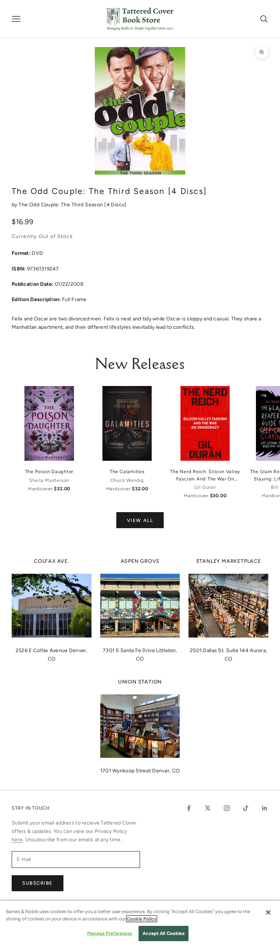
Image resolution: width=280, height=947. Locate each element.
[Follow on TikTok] (245, 808)
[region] (140, 924)
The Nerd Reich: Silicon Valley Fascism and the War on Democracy (205, 475)
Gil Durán (205, 487)
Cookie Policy (141, 918)
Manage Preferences (109, 933)
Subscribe (37, 883)
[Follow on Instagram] (226, 808)
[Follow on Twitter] (207, 808)
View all (140, 520)
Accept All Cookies (163, 933)
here (17, 840)
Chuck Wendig (127, 480)
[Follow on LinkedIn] (264, 808)
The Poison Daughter (49, 471)
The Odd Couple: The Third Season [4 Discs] (73, 205)
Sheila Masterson (49, 480)
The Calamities (127, 471)
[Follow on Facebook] (188, 808)
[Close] (268, 912)
